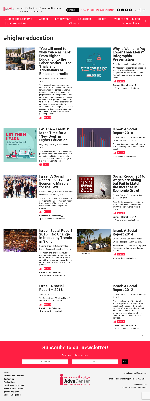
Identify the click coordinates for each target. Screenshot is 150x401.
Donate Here (72, 9)
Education (84, 19)
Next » (143, 335)
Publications (9, 382)
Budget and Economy (18, 19)
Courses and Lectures (50, 8)
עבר (144, 9)
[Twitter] (126, 10)
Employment (63, 19)
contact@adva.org (138, 373)
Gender (43, 19)
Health (102, 19)
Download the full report (123, 85)
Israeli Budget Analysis (14, 388)
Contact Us (37, 11)
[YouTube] (130, 10)
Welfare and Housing (126, 19)
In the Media (23, 11)
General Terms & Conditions (134, 387)
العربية (137, 9)
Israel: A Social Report (14, 385)
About (6, 372)
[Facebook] (118, 10)
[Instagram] (122, 10)
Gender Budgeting (12, 394)
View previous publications (127, 88)
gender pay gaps (11, 391)
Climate (74, 24)
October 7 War (131, 24)
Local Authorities (15, 24)
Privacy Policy (140, 384)
